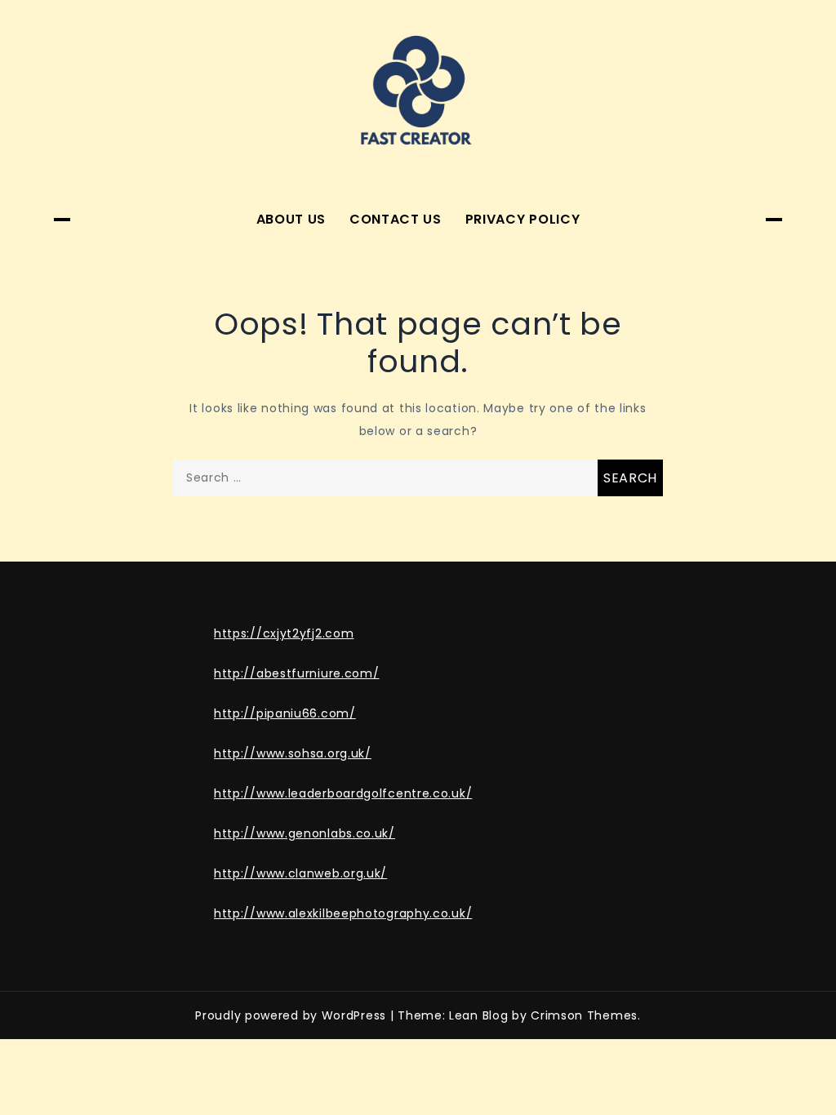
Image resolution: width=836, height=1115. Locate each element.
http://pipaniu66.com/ (285, 713)
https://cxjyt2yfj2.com (284, 633)
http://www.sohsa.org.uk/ (292, 753)
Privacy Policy (522, 219)
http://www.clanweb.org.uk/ (300, 873)
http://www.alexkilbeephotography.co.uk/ (343, 913)
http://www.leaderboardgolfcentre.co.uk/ (343, 793)
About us (291, 219)
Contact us (395, 219)
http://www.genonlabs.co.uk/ (304, 833)
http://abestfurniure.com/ (297, 673)
